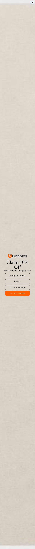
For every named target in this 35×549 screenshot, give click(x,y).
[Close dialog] (32, 2)
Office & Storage (17, 287)
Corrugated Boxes (17, 276)
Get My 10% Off (17, 293)
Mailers (17, 281)
